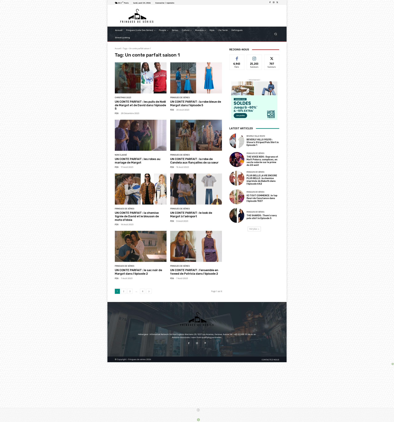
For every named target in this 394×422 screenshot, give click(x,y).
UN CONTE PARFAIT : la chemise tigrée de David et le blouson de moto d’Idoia (137, 216)
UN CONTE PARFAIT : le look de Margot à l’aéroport (191, 214)
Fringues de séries (180, 98)
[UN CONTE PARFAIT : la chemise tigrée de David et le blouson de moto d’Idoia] (141, 189)
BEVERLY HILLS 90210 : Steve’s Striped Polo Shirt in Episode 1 (263, 142)
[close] (198, 410)
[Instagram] (273, 2)
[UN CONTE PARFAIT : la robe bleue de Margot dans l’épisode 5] (196, 77)
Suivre (254, 57)
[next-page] (149, 291)
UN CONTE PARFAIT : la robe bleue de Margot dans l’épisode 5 (195, 103)
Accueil (118, 48)
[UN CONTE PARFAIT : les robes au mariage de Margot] (141, 135)
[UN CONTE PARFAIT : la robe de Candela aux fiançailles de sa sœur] (196, 135)
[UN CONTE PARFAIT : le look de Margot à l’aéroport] (196, 189)
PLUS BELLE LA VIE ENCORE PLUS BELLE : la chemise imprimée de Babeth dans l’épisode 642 (262, 179)
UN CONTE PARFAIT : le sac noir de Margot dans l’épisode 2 (138, 271)
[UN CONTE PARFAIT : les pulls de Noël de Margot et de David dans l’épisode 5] (141, 77)
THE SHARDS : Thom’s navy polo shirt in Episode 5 (262, 217)
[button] (275, 34)
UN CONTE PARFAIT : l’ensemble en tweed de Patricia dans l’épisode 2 (194, 271)
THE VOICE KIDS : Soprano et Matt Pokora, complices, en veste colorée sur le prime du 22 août (262, 160)
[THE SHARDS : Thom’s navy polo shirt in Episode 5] (236, 215)
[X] (277, 2)
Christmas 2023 (123, 98)
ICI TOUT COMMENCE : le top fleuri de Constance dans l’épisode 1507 (262, 198)
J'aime (237, 57)
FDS (117, 113)
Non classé (121, 155)
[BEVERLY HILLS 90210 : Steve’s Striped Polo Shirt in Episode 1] (236, 140)
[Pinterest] (205, 343)
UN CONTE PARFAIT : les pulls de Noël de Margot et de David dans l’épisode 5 (140, 105)
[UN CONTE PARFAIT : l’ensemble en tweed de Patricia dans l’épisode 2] (196, 246)
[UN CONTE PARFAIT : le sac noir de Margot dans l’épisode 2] (141, 246)
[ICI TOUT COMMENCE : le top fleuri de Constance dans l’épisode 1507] (236, 196)
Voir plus (253, 229)
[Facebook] (270, 2)
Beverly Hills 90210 (256, 136)
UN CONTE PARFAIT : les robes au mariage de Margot (137, 160)
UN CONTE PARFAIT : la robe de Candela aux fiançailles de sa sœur (194, 160)
